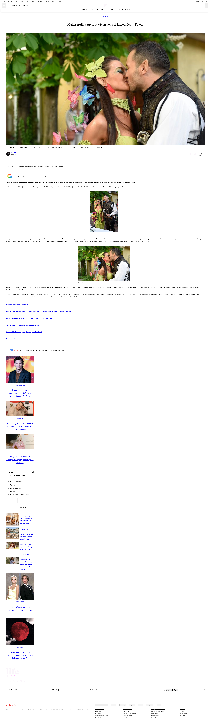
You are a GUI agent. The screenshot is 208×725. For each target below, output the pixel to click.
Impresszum (136, 690)
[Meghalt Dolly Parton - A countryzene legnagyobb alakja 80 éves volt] (20, 441)
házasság (37, 147)
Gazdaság (122, 705)
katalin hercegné (86, 9)
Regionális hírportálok (101, 705)
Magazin (132, 705)
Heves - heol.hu (126, 717)
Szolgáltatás (150, 705)
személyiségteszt (124, 9)
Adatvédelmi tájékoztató (56, 690)
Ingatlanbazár (40, 1)
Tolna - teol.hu (182, 709)
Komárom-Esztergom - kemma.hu (157, 711)
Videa (27, 1)
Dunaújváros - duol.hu (127, 709)
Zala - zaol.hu (182, 715)
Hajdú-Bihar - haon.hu (127, 715)
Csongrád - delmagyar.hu (100, 717)
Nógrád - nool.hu (154, 713)
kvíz (112, 9)
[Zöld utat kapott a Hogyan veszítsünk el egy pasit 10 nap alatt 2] (20, 586)
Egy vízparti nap (14, 491)
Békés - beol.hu (98, 713)
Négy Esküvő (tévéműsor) (55, 147)
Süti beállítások (171, 690)
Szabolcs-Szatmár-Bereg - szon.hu (158, 717)
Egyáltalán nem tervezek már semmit (19, 494)
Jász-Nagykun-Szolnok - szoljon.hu (158, 709)
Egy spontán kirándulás (16, 481)
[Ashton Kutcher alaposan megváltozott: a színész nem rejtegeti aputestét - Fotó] (20, 369)
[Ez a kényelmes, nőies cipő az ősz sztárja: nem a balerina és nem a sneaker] (12, 519)
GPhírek (47, 1)
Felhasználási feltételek (98, 690)
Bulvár (140, 705)
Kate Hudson (20, 602)
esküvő (105, 16)
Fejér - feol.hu (126, 711)
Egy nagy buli (14, 485)
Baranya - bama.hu (98, 711)
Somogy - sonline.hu (155, 715)
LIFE (51, 350)
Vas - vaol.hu (182, 711)
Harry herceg (101, 9)
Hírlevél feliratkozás (16, 690)
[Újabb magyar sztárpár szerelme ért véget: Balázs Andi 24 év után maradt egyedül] (20, 408)
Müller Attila (85, 147)
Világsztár (20, 385)
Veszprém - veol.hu (183, 713)
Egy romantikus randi (15, 488)
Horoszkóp (16, 5)
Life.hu (13, 152)
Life (17, 1)
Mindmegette (10, 1)
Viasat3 (99, 147)
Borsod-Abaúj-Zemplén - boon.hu (101, 715)
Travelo (32, 1)
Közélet (114, 705)
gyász (20, 451)
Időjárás (26, 5)
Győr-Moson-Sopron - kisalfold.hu (130, 713)
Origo (4, 1)
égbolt (20, 647)
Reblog (53, 1)
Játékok (59, 1)
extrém (72, 147)
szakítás (20, 418)
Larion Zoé (23, 147)
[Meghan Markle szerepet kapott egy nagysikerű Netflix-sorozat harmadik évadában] (12, 560)
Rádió (158, 705)
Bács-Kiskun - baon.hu (99, 709)
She (22, 1)
